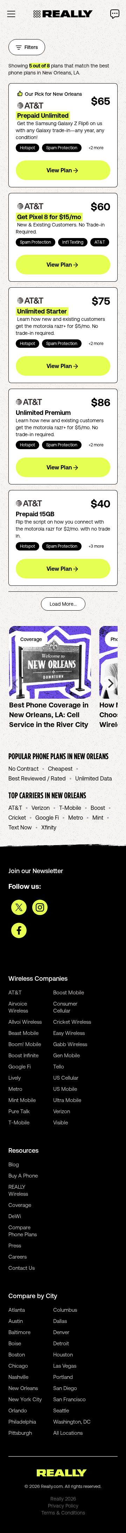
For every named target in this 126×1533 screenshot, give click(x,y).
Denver (61, 1332)
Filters (31, 47)
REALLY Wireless (18, 1190)
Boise (14, 1343)
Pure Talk (19, 1111)
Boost (98, 808)
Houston (63, 1355)
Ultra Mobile (67, 1100)
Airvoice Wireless (18, 1007)
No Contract (23, 768)
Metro (75, 817)
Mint (97, 817)
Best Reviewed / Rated (37, 778)
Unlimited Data (93, 778)
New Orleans (23, 1388)
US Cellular (65, 1078)
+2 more (96, 147)
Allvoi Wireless (25, 1022)
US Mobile (65, 1089)
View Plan (59, 170)
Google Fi (47, 817)
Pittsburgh (20, 1433)
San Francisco (69, 1399)
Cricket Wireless (72, 1022)
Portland (63, 1377)
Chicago (18, 1366)
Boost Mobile (68, 992)
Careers (17, 1257)
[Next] (110, 683)
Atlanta (16, 1310)
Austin (15, 1321)
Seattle (61, 1410)
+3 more (96, 546)
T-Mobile (70, 808)
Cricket (17, 817)
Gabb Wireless (70, 1044)
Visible (60, 1122)
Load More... (63, 604)
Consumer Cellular (65, 1007)
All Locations (68, 1433)
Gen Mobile (66, 1055)
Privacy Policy (63, 1506)
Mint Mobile (22, 1100)
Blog (13, 1164)
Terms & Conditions (63, 1513)
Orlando (17, 1410)
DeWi (14, 1216)
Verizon (40, 808)
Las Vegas (64, 1366)
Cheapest (60, 768)
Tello (58, 1067)
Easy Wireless (69, 1033)
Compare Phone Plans (22, 1230)
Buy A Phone (23, 1176)
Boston (16, 1355)
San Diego (65, 1388)
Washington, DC (72, 1422)
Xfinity (48, 827)
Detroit (61, 1343)
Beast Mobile (23, 1033)
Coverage (19, 1205)
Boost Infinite (23, 1055)
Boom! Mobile (24, 1044)
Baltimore (19, 1332)
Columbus (65, 1310)
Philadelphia (22, 1422)
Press (14, 1245)
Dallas (60, 1321)
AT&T (15, 808)
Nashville (18, 1377)
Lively (14, 1078)
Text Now (20, 827)
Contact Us (21, 1268)
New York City (25, 1399)
